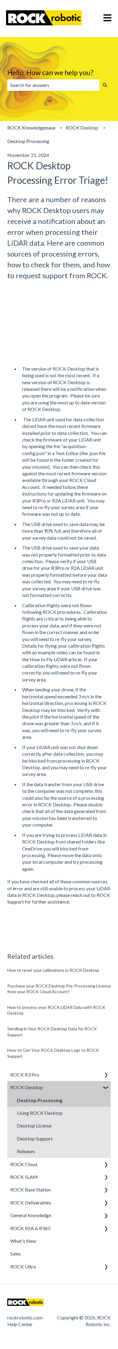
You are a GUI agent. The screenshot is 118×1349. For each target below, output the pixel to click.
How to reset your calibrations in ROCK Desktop (53, 970)
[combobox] (53, 85)
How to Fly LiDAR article (55, 659)
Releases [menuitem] (26, 1151)
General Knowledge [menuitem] (30, 1215)
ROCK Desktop (82, 127)
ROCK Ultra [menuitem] (23, 1266)
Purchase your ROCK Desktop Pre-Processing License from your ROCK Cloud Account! (59, 988)
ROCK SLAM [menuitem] (24, 1177)
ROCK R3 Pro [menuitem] (24, 1074)
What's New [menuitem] (23, 1241)
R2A (56, 500)
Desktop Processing (28, 141)
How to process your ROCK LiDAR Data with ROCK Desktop (56, 1010)
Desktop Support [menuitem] (35, 1138)
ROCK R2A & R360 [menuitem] (30, 1228)
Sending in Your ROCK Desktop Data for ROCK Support (52, 1031)
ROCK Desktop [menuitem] (26, 1087)
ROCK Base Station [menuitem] (30, 1189)
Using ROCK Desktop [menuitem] (40, 1113)
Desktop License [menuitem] (34, 1125)
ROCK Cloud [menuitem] (23, 1164)
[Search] (105, 85)
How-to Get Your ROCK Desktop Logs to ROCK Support (53, 1053)
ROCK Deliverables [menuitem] (30, 1202)
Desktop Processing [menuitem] (39, 1100)
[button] (106, 1075)
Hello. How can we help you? (50, 72)
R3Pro (39, 500)
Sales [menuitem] (15, 1253)
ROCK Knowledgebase (31, 127)
